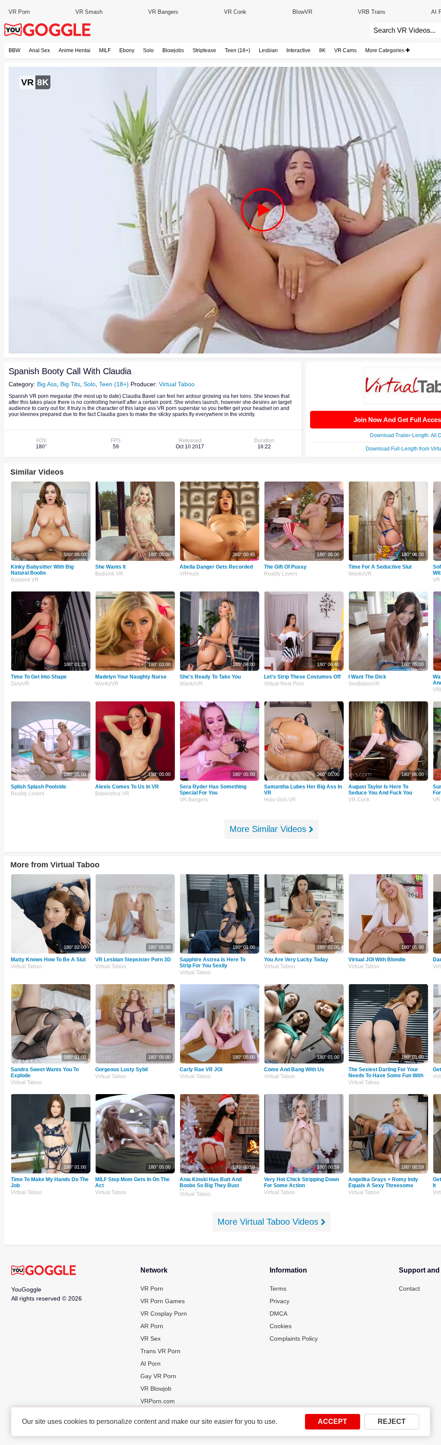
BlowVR (302, 12)
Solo (148, 50)
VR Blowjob (155, 1388)
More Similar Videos (269, 829)
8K (322, 50)
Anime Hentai (74, 50)
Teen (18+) (237, 50)
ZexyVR (20, 684)
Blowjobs (173, 50)
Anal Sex (39, 50)
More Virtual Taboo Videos (269, 1221)
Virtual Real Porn (284, 684)
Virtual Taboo (177, 384)
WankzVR (360, 574)
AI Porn (150, 1363)
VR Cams (345, 50)
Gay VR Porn (158, 1376)
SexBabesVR (364, 684)
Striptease (204, 50)
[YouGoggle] (43, 1270)
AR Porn (151, 1326)
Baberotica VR (112, 794)
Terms (278, 1288)
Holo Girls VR (280, 800)
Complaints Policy (294, 1338)
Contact (409, 1288)
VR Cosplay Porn (163, 1313)
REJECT (392, 1421)
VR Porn (19, 12)
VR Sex (150, 1338)
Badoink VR (25, 580)
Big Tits (70, 384)
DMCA (278, 1313)
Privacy (279, 1301)
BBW (14, 50)
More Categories (385, 50)
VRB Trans (371, 12)
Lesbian (268, 50)
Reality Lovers (281, 574)
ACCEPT (332, 1421)
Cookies (281, 1326)
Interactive (298, 50)
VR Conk (235, 12)
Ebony (126, 50)
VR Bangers (163, 12)
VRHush (189, 574)
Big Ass (47, 384)
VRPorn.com (157, 1401)
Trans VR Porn (160, 1351)
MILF (105, 50)
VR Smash (88, 12)
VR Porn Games (162, 1301)
